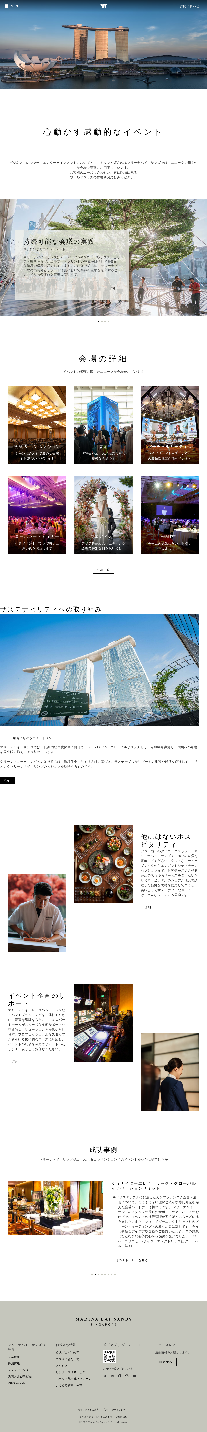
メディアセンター (20, 1370)
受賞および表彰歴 (20, 1376)
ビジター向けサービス (70, 1372)
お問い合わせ (190, 6)
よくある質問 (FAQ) (69, 1385)
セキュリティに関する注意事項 (96, 1417)
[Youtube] (134, 1376)
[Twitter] (106, 1376)
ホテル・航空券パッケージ (73, 1378)
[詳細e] (37, 425)
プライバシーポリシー (114, 1410)
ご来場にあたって (67, 1359)
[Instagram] (113, 1376)
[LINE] (127, 1376)
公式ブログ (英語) (67, 1352)
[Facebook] (120, 1376)
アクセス (62, 1365)
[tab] (98, 321)
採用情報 (14, 1363)
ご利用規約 (121, 1417)
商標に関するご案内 (88, 1410)
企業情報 (14, 1357)
